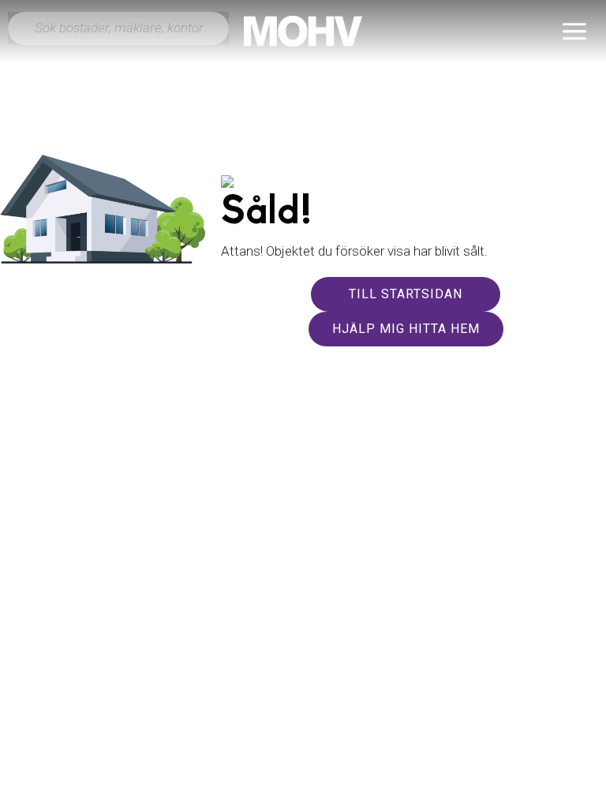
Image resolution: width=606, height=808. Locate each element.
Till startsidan (405, 293)
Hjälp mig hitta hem (406, 328)
